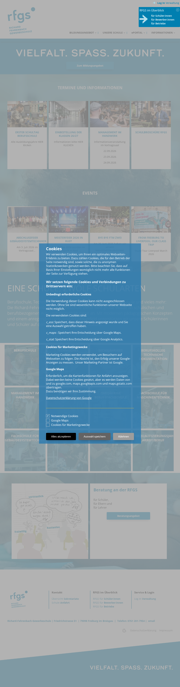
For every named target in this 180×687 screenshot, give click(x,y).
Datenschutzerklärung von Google (69, 398)
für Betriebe (158, 23)
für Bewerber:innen (162, 19)
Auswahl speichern (94, 436)
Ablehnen (123, 436)
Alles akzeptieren (61, 436)
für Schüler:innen (161, 15)
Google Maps (60, 420)
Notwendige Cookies (64, 416)
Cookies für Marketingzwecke (70, 425)
